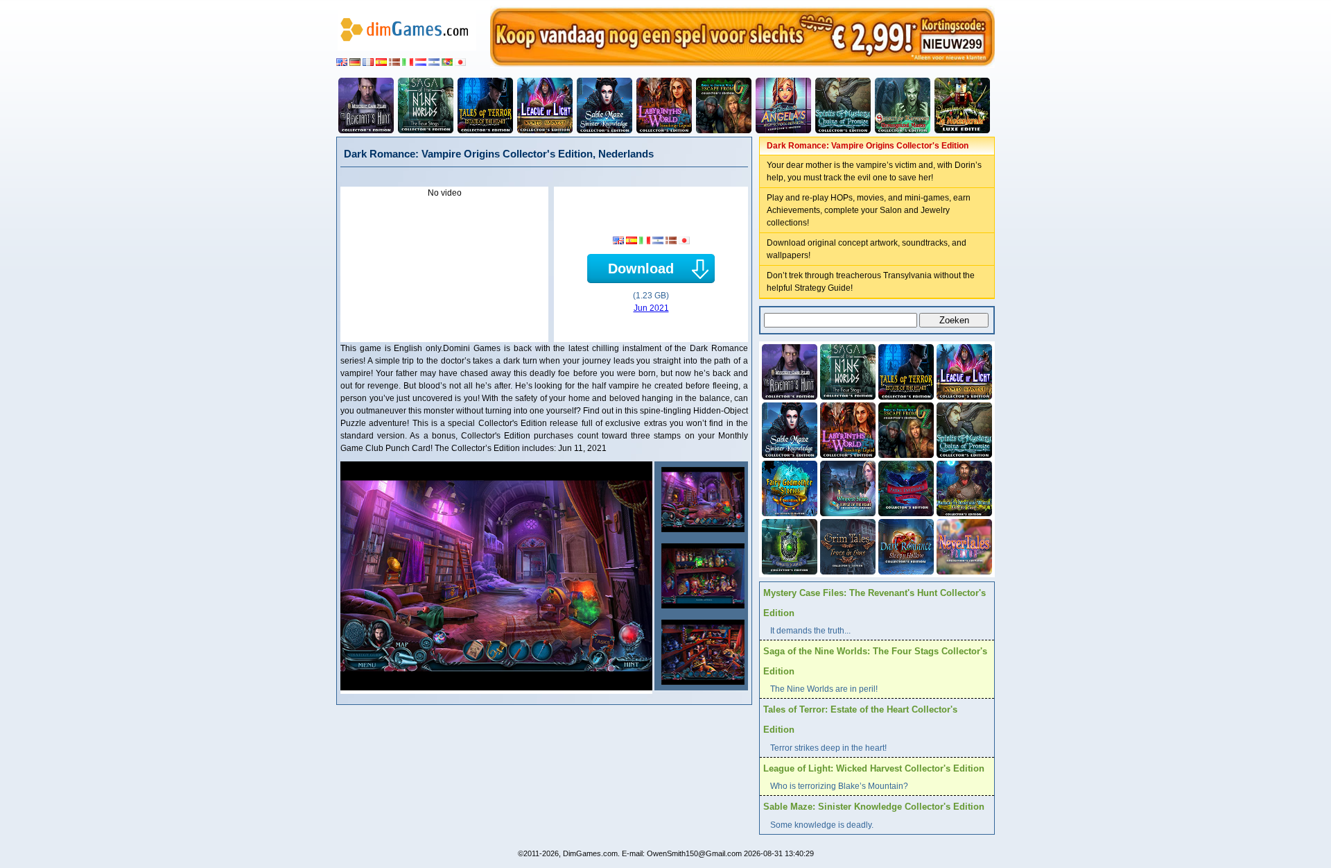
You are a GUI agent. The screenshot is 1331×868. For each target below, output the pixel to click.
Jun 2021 (651, 308)
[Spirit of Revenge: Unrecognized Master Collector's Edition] (902, 105)
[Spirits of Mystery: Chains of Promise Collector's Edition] (843, 105)
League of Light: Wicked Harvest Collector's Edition (873, 768)
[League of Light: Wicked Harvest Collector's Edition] (545, 105)
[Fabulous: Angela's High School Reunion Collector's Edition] (783, 105)
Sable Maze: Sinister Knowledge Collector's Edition (873, 806)
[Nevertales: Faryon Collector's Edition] (963, 545)
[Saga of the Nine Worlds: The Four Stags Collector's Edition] (425, 105)
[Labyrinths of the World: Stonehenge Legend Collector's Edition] (664, 105)
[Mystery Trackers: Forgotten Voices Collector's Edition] (788, 545)
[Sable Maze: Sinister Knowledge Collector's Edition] (604, 105)
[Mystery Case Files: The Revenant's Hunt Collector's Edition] (366, 105)
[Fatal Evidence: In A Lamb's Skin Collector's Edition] (905, 487)
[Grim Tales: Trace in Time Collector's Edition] (846, 545)
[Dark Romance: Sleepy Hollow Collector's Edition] (905, 545)
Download (641, 268)
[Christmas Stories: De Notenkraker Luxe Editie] (962, 105)
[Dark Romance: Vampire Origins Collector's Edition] (701, 499)
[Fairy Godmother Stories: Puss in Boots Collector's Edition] (788, 487)
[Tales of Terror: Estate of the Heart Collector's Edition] (485, 105)
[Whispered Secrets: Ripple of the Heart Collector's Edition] (846, 487)
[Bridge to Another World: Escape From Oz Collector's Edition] (723, 105)
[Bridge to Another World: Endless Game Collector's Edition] (963, 487)
